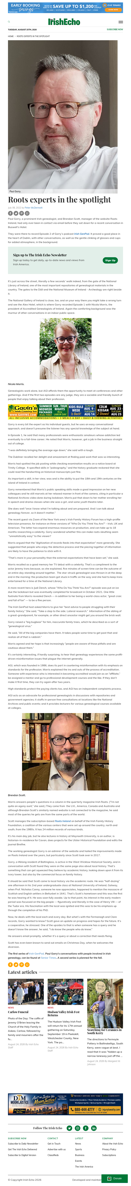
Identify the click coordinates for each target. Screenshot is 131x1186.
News (78, 1143)
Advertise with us (57, 1149)
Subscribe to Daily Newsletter (23, 1143)
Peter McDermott (33, 207)
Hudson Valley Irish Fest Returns (63, 1013)
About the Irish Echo (112, 1143)
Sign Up (110, 260)
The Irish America (84, 1166)
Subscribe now (115, 29)
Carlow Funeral (18, 1012)
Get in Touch (54, 1143)
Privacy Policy (109, 1149)
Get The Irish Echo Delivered (22, 1149)
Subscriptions (109, 1155)
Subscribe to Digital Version (22, 1155)
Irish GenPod (81, 233)
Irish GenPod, (37, 953)
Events (78, 1160)
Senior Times (48, 957)
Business (79, 1155)
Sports (78, 1149)
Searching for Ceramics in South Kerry (104, 1031)
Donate (117, 1178)
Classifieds (53, 1155)
